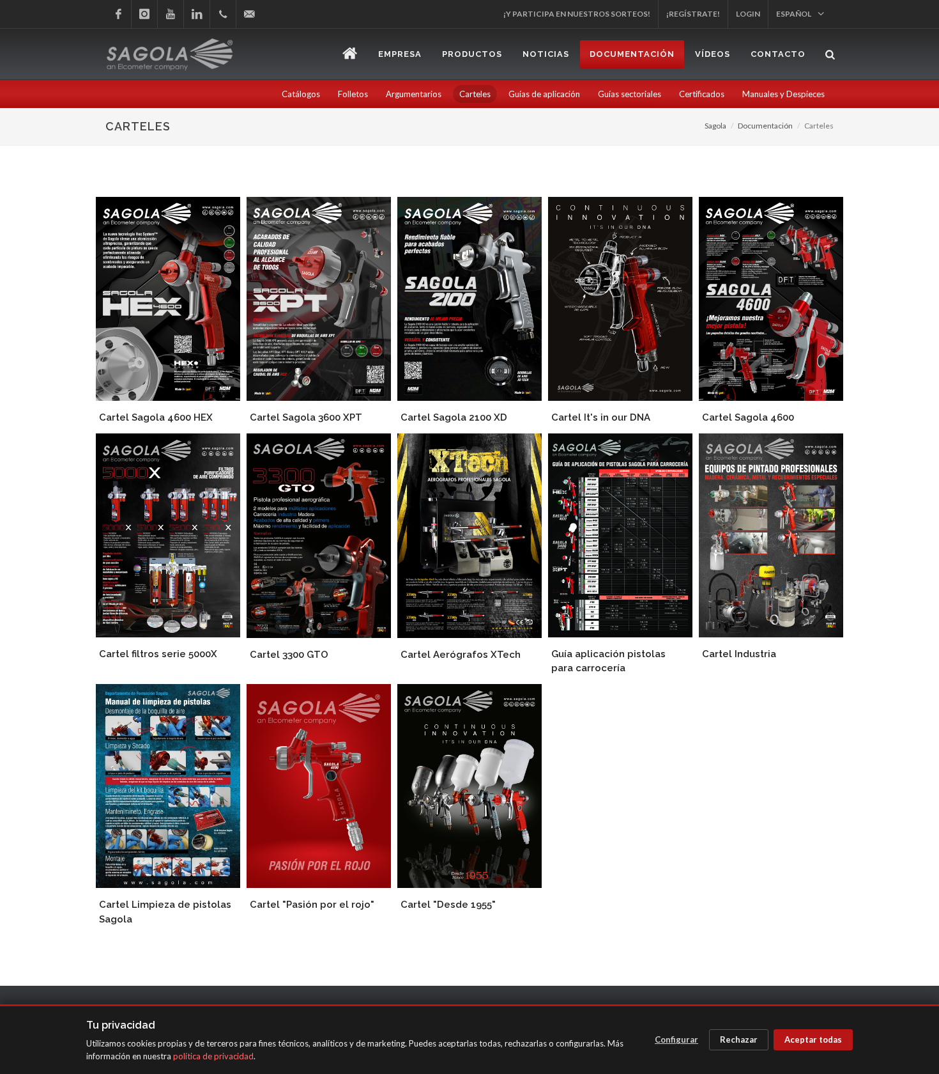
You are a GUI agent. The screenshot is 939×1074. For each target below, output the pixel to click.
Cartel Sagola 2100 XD (454, 417)
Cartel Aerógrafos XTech (461, 654)
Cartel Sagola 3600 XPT (306, 417)
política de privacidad (213, 1056)
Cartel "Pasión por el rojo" (312, 904)
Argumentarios (413, 94)
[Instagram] (144, 14)
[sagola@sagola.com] (249, 14)
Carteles (475, 94)
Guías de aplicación (544, 94)
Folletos (353, 94)
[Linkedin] (197, 14)
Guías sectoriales (629, 94)
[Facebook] (118, 14)
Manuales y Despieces (783, 94)
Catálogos (301, 94)
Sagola (715, 125)
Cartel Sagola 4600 (748, 417)
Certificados (701, 94)
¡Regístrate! (693, 14)
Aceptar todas (813, 1039)
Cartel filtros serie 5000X (158, 654)
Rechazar (739, 1039)
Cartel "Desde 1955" (448, 904)
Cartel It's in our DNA (600, 417)
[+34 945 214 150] (223, 14)
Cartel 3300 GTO (289, 654)
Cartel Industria (739, 654)
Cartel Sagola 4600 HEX (156, 417)
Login (748, 14)
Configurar (676, 1039)
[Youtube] (170, 14)
